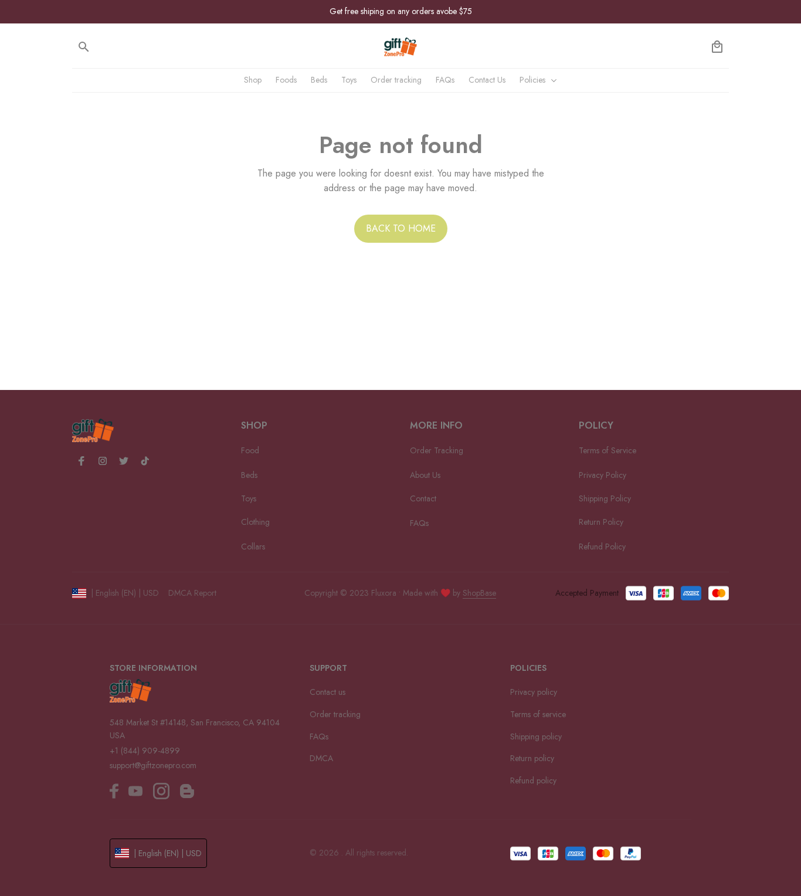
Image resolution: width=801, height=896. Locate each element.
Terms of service (538, 714)
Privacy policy (533, 692)
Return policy (532, 758)
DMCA (321, 758)
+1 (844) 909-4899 (145, 750)
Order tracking (335, 714)
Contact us (327, 692)
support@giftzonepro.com (153, 765)
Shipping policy (536, 736)
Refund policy (533, 780)
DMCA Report (192, 593)
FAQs (319, 736)
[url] (479, 593)
